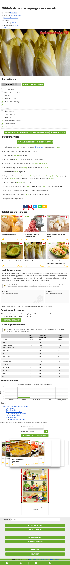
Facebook (35, 550)
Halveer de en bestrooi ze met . (26, 168)
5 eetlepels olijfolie (10, 127)
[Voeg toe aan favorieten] (21, 217)
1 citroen (6, 108)
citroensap (33, 163)
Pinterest (35, 554)
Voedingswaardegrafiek (17, 419)
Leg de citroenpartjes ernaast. (14, 199)
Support (52, 559)
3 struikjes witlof (9, 89)
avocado (16, 159)
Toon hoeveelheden (27, 142)
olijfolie (10, 178)
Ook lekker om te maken (14, 412)
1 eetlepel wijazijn (9, 124)
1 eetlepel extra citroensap (12, 121)
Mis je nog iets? (59, 132)
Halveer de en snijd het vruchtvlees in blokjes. (23, 159)
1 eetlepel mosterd (10, 114)
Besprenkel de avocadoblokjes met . (26, 163)
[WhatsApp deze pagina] (40, 206)
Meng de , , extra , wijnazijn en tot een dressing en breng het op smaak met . (34, 177)
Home (2, 423)
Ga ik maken (38, 84)
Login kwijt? (28, 435)
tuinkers (25, 194)
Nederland (13, 13)
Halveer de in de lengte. (18, 182)
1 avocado (7, 95)
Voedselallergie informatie (18, 414)
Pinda (6, 291)
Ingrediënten (10, 408)
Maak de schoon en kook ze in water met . (32, 147)
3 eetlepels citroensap (11, 98)
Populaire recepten (35, 542)
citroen (13, 172)
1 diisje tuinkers (9, 111)
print (27, 84)
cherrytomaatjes (19, 168)
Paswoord (24, 431)
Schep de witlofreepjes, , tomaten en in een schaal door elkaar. (33, 186)
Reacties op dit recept (13, 416)
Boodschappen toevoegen (17, 132)
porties (7, 20)
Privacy (35, 559)
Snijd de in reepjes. (15, 155)
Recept (7, 423)
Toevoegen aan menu (40, 132)
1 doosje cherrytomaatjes (12, 102)
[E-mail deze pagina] (44, 206)
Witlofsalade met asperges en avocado (15, 406)
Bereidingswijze (11, 410)
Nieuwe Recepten (35, 529)
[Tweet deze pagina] (35, 206)
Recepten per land (35, 538)
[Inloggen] (46, 431)
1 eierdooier (8, 117)
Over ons (57, 559)
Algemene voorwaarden (43, 559)
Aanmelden (41, 435)
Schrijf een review (9, 28)
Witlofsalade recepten (11, 18)
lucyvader (16, 25)
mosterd (16, 176)
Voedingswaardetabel (13, 417)
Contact (31, 559)
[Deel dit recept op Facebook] (25, 206)
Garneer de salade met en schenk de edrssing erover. (26, 194)
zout (5, 105)
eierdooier (28, 176)
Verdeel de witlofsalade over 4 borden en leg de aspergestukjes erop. (26, 190)
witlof (14, 155)
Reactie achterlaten (12, 320)
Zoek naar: (7, 520)
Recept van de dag (35, 525)
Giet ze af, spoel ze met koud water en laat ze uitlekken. (21, 151)
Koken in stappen (46, 142)
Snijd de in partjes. (14, 172)
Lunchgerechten (15, 15)
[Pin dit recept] (30, 206)
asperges (15, 147)
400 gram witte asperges (12, 92)
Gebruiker (24, 427)
